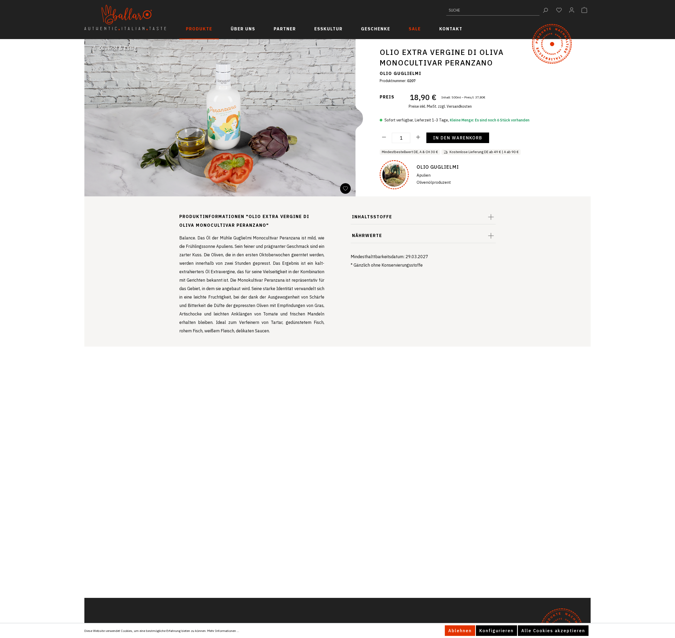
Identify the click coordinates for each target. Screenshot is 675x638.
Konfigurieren (496, 630)
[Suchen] (545, 10)
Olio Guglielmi (400, 73)
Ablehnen (460, 630)
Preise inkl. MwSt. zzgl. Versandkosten (440, 106)
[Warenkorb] (584, 10)
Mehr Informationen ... (223, 631)
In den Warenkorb (457, 137)
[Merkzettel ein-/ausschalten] (345, 188)
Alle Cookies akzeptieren (553, 630)
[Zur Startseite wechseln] (125, 17)
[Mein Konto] (571, 10)
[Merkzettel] (559, 10)
